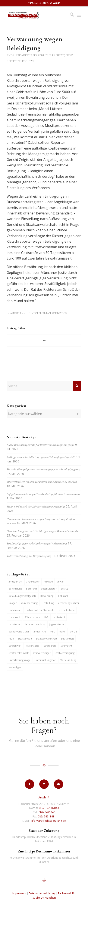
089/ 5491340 (47, 812)
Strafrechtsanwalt (19, 652)
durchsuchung (29, 602)
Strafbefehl (50, 645)
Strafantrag (67, 638)
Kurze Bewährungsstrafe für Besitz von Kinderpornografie (40, 445)
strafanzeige (32, 645)
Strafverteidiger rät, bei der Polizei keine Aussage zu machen (42, 482)
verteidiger (15, 667)
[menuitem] (70, 15)
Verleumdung (68, 660)
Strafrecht (66, 645)
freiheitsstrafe (67, 610)
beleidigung (15, 588)
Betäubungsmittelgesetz (22, 595)
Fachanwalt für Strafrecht (39, 610)
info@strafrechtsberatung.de (48, 821)
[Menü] (79, 15)
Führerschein (32, 617)
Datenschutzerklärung (42, 893)
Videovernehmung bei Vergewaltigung (29, 556)
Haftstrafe (14, 624)
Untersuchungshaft (45, 660)
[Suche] (70, 15)
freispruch (15, 617)
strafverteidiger (42, 652)
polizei (74, 631)
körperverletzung (19, 631)
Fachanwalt (15, 610)
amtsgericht (15, 581)
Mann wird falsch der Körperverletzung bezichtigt (36, 506)
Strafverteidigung (65, 652)
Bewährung (46, 595)
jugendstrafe (56, 624)
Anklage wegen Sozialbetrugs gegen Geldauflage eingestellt (41, 457)
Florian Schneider (52, 313)
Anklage (48, 581)
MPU (52, 631)
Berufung (31, 588)
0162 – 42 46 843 (48, 808)
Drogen (13, 602)
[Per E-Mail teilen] (44, 340)
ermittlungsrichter (68, 602)
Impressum (19, 893)
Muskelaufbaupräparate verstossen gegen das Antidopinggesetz (43, 469)
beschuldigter (49, 588)
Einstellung (48, 602)
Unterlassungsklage (20, 660)
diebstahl (62, 595)
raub (11, 638)
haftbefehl (59, 617)
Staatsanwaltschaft (46, 638)
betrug (64, 588)
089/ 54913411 (47, 816)
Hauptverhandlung (34, 624)
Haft (46, 617)
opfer (62, 631)
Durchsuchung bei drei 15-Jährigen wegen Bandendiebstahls (42, 531)
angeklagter (33, 581)
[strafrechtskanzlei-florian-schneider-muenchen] (36, 15)
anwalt (60, 581)
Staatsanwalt (25, 638)
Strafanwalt (15, 645)
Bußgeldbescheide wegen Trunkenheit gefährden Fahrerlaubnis (43, 494)
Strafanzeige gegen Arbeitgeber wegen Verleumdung (37, 543)
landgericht (39, 631)
